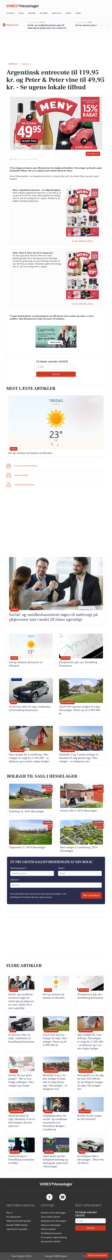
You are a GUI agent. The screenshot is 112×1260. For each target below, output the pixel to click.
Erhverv (32, 13)
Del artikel (91, 153)
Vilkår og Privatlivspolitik (18, 1221)
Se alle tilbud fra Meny (82, 241)
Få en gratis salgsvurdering (54, 1237)
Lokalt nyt (56, 13)
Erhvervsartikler (48, 1229)
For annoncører (13, 1216)
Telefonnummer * (18, 868)
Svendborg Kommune (51, 1233)
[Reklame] (56, 337)
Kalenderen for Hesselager (53, 1221)
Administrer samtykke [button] (16, 1229)
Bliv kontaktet (91, 895)
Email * (61, 868)
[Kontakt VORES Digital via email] (62, 1197)
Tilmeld (56, 374)
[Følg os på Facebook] (49, 1197)
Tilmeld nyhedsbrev (97, 1255)
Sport (68, 13)
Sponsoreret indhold (50, 1241)
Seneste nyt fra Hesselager (53, 1212)
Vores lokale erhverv (50, 1216)
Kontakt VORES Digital (17, 1225)
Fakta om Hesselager (51, 1225)
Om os (9, 1212)
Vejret (78, 13)
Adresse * (14, 879)
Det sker (43, 13)
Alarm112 (10, 13)
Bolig (21, 13)
